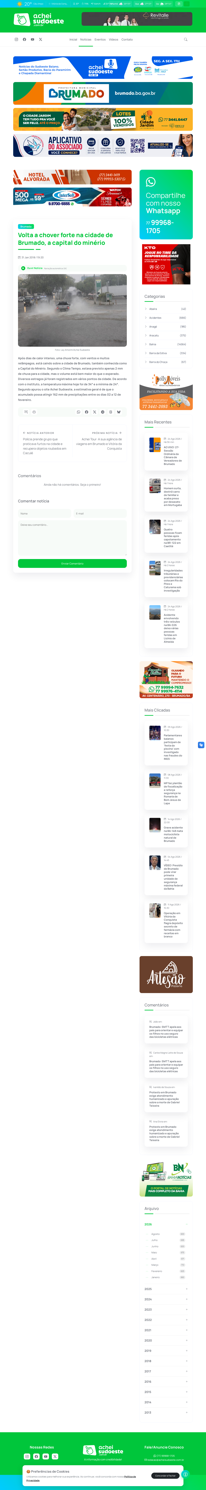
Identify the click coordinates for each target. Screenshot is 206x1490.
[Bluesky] (119, 412)
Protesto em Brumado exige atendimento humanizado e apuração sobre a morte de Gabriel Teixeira (164, 1099)
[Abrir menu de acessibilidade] (185, 1474)
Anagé (167, 326)
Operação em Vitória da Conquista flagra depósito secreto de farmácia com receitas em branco (173, 925)
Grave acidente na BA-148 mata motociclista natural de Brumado (173, 834)
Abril (167, 1258)
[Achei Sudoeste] (39, 19)
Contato (127, 39)
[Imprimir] (34, 412)
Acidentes (167, 317)
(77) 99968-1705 (165, 1456)
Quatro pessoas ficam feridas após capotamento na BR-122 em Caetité (173, 538)
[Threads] (111, 412)
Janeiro (167, 1277)
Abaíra (167, 309)
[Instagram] (16, 40)
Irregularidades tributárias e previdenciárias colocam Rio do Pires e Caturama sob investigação (173, 580)
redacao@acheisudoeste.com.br (165, 1460)
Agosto (167, 1234)
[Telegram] (102, 412)
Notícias (85, 39)
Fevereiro (167, 1271)
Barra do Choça (167, 362)
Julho (167, 1240)
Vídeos (113, 39)
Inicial (73, 39)
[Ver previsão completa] (179, 3)
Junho (167, 1246)
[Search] (186, 39)
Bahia (167, 344)
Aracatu (167, 335)
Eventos (100, 39)
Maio (167, 1252)
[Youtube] (32, 40)
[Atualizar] (187, 3)
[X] (40, 40)
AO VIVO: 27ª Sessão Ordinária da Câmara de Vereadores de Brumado (173, 456)
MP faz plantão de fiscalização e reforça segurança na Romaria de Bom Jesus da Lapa (173, 793)
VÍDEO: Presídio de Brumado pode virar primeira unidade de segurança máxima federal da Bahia (173, 877)
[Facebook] (24, 40)
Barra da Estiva (167, 353)
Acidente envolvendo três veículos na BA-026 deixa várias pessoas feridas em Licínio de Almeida (172, 628)
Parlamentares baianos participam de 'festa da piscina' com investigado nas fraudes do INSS (173, 747)
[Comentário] (26, 412)
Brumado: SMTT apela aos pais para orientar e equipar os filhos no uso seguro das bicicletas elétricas (166, 1032)
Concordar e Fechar (165, 1475)
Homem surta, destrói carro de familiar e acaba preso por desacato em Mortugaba (173, 497)
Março (167, 1265)
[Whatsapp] (78, 412)
